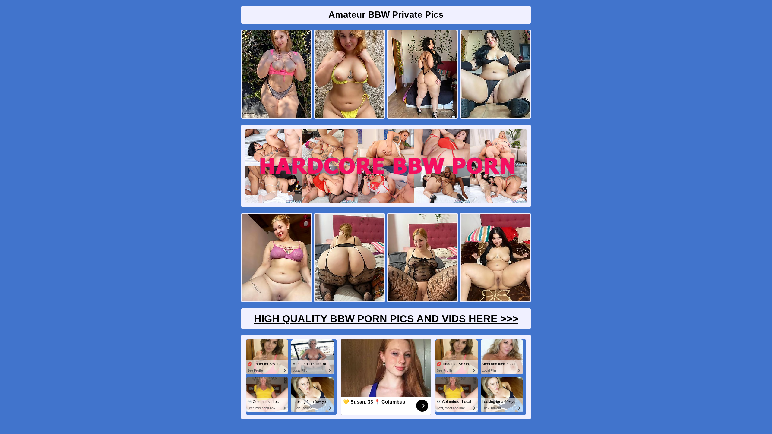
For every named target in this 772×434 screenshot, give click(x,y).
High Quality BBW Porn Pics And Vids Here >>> (386, 318)
